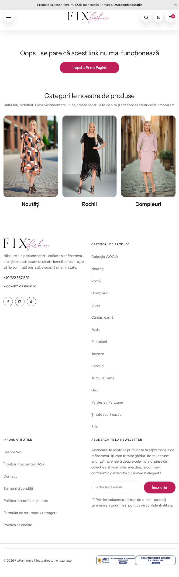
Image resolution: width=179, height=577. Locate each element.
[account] (158, 17)
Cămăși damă (102, 317)
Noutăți (97, 269)
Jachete (97, 354)
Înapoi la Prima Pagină (89, 67)
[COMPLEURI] (148, 156)
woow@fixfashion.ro (19, 286)
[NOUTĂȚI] (30, 156)
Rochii (96, 281)
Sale (94, 426)
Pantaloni (99, 341)
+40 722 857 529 (16, 277)
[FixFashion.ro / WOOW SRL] (88, 17)
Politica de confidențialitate (25, 500)
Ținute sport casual (106, 414)
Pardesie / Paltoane (107, 402)
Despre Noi (12, 452)
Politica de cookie (17, 525)
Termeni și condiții (18, 488)
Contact (10, 476)
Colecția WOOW (104, 256)
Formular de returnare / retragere (30, 512)
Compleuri (100, 293)
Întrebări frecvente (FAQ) (23, 464)
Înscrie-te (159, 487)
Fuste (95, 329)
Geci (95, 390)
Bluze (95, 305)
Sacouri (97, 366)
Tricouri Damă (102, 378)
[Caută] (146, 17)
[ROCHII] (89, 156)
